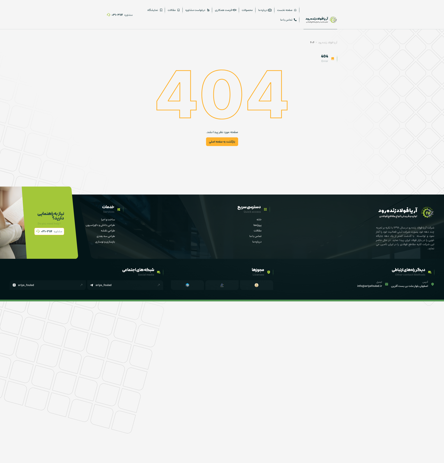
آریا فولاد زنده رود (327, 42)
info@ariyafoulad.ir (369, 286)
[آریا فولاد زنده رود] (320, 20)
